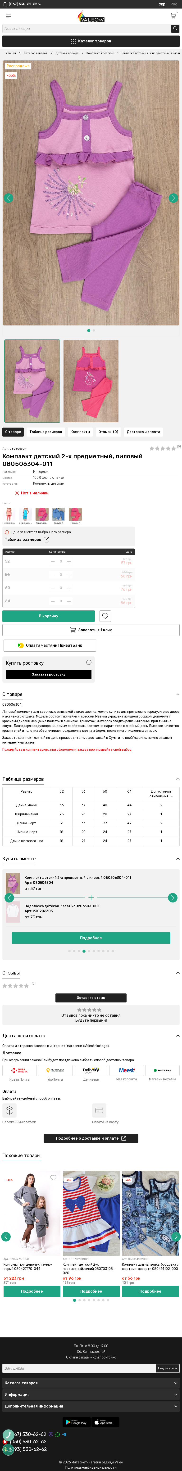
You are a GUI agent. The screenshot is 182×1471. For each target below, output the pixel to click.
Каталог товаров (94, 41)
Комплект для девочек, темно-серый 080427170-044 (28, 1267)
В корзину (48, 616)
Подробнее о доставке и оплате (87, 1138)
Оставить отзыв (91, 998)
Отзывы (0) (108, 432)
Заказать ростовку (48, 674)
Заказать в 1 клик (95, 630)
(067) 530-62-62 (28, 1434)
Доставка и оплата (143, 432)
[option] (32, 381)
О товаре (13, 432)
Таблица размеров (45, 432)
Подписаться (167, 1368)
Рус (173, 4)
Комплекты (80, 432)
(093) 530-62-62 (28, 1449)
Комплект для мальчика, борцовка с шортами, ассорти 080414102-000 (150, 1267)
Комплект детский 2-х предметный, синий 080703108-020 (88, 1269)
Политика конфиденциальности (91, 1468)
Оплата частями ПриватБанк (54, 645)
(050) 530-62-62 (28, 1441)
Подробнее (91, 938)
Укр (162, 4)
